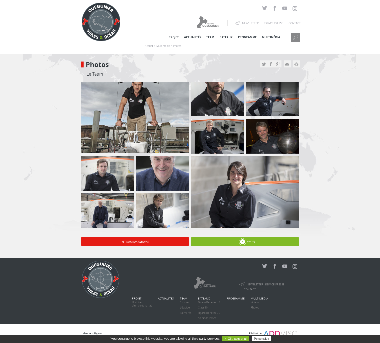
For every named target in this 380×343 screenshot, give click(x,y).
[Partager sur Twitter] (263, 64)
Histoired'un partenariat (142, 304)
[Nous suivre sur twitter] (264, 8)
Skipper (184, 302)
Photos (255, 307)
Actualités (166, 298)
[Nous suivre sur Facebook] (274, 8)
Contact (295, 23)
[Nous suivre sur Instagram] (294, 8)
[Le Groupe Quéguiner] (208, 22)
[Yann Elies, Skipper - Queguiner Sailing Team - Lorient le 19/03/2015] (217, 136)
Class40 (203, 307)
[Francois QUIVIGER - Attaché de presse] (135, 117)
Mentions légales (92, 333)
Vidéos (255, 302)
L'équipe (185, 307)
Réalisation (256, 333)
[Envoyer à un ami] (287, 64)
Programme (247, 37)
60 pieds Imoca (207, 317)
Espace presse (273, 23)
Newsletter (250, 23)
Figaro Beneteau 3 (209, 302)
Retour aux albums (135, 241)
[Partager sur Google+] (277, 64)
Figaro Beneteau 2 (209, 312)
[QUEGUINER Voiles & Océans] (101, 38)
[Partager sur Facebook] (270, 64)
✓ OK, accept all (235, 338)
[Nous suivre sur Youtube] (284, 8)
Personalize (261, 338)
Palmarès (186, 312)
